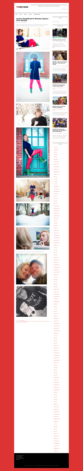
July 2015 (55, 365)
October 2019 (56, 240)
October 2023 (56, 188)
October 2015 (56, 357)
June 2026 (55, 147)
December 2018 (56, 264)
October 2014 (56, 387)
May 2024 (55, 181)
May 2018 (55, 281)
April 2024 (55, 183)
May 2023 (55, 201)
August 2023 (56, 193)
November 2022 (57, 208)
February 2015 (56, 377)
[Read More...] (64, 70)
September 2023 (57, 191)
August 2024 (56, 174)
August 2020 (56, 218)
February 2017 (56, 318)
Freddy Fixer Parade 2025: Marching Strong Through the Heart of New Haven (59, 130)
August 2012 (56, 450)
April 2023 (55, 203)
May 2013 (55, 428)
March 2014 (56, 404)
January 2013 (56, 438)
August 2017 (56, 303)
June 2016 (55, 338)
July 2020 (55, 220)
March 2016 (56, 345)
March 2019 (56, 257)
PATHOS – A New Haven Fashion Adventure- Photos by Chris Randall (60, 63)
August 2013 (56, 421)
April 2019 (55, 254)
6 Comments (65, 41)
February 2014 (56, 406)
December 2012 (56, 441)
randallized (18, 322)
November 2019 (56, 237)
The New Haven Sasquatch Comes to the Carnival (59, 85)
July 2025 (55, 152)
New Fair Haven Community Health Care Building (59, 107)
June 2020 (55, 223)
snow (21, 322)
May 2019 (55, 252)
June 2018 (55, 279)
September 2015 (57, 360)
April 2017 (55, 313)
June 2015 (55, 367)
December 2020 (57, 210)
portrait (40, 321)
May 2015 (55, 370)
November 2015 (56, 355)
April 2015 (55, 372)
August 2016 (56, 333)
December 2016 (56, 323)
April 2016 (55, 343)
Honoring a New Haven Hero (59, 39)
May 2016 (55, 340)
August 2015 (56, 362)
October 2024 (56, 169)
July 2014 (55, 394)
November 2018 (56, 267)
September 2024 (57, 171)
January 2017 (56, 321)
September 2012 (57, 448)
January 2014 (56, 409)
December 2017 (56, 294)
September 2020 (57, 215)
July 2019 (55, 247)
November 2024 (57, 166)
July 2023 (55, 196)
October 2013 (56, 416)
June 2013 (55, 426)
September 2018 (57, 272)
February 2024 (56, 186)
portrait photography (45, 321)
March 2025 (56, 159)
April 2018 (55, 284)
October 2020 (56, 213)
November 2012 (56, 443)
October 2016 (56, 328)
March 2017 (56, 316)
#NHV (21, 321)
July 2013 (55, 423)
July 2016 (55, 335)
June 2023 (55, 198)
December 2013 (56, 411)
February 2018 (56, 289)
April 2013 (55, 431)
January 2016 (56, 350)
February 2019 (56, 259)
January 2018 (56, 291)
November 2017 (56, 296)
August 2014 (56, 392)
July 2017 (55, 306)
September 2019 (57, 242)
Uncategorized (22, 320)
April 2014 (55, 401)
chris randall (27, 321)
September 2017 (57, 301)
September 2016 (57, 330)
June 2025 (55, 154)
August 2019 (56, 245)
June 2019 (55, 250)
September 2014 (57, 389)
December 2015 (56, 352)
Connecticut (32, 321)
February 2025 (56, 161)
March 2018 (56, 286)
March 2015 (56, 374)
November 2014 (56, 384)
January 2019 (56, 262)
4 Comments (64, 133)
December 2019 (56, 235)
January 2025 (56, 164)
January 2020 (56, 232)
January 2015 (56, 379)
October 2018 (56, 269)
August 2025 (56, 149)
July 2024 (55, 176)
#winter (23, 321)
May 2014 (55, 399)
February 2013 (56, 436)
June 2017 (55, 308)
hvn (34, 321)
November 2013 (56, 414)
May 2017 (55, 311)
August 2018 (56, 274)
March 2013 (56, 433)
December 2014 (56, 382)
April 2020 (55, 225)
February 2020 (56, 230)
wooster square (25, 322)
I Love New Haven (22, 7)
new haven (37, 321)
